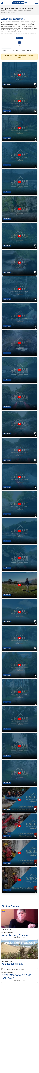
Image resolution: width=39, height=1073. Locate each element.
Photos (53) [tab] (16, 50)
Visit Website (7, 84)
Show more (19, 38)
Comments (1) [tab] (26, 50)
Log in (14, 55)
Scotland (13, 12)
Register (7, 55)
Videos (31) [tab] (6, 50)
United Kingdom (6, 12)
